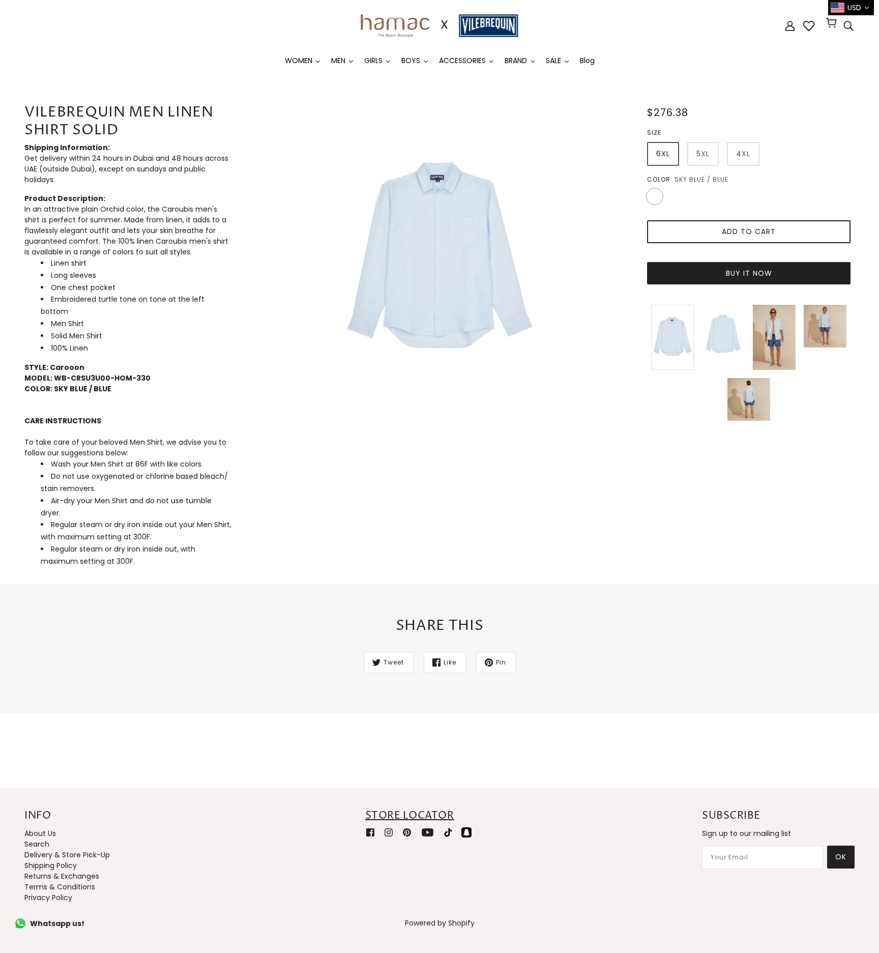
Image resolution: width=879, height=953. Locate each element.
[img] (848, 26)
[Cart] (832, 24)
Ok (840, 857)
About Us (40, 833)
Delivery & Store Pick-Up (67, 855)
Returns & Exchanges (61, 876)
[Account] (790, 25)
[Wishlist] (809, 26)
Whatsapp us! (57, 923)
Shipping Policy (50, 865)
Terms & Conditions (59, 887)
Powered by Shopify (440, 923)
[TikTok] (448, 832)
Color (658, 179)
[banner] (439, 25)
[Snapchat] (466, 832)
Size (654, 132)
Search (36, 844)
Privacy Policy (48, 897)
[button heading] (128, 421)
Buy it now (749, 273)
